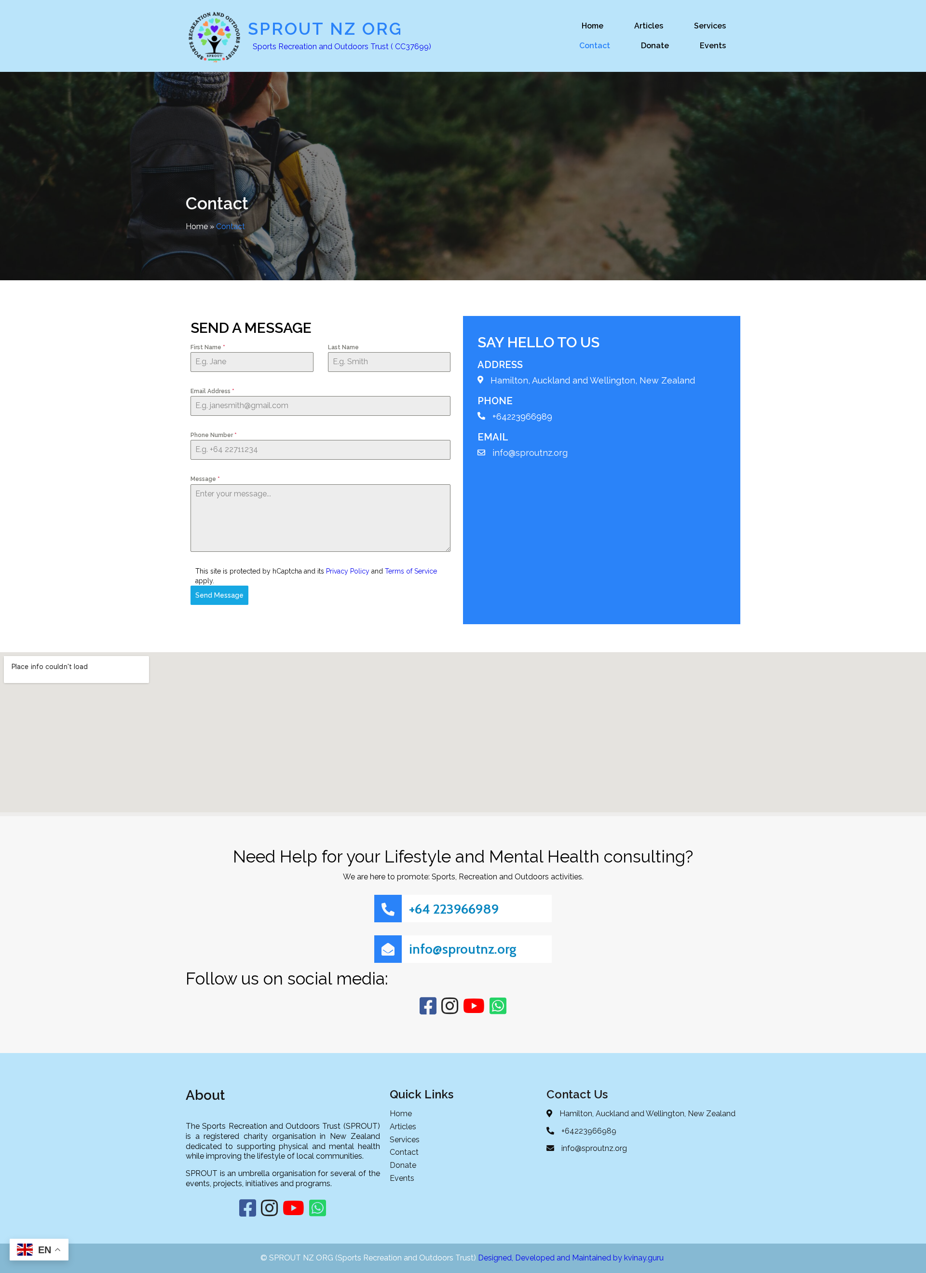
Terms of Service (411, 571)
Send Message (219, 595)
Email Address (212, 391)
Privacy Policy (347, 571)
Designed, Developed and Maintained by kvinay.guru (572, 1257)
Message (205, 479)
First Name (208, 347)
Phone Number (214, 435)
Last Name (343, 347)
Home (197, 226)
